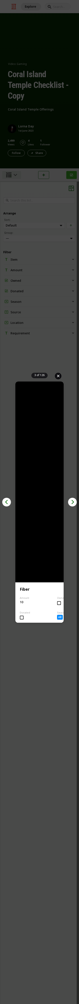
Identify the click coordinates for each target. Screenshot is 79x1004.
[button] (6, 502)
